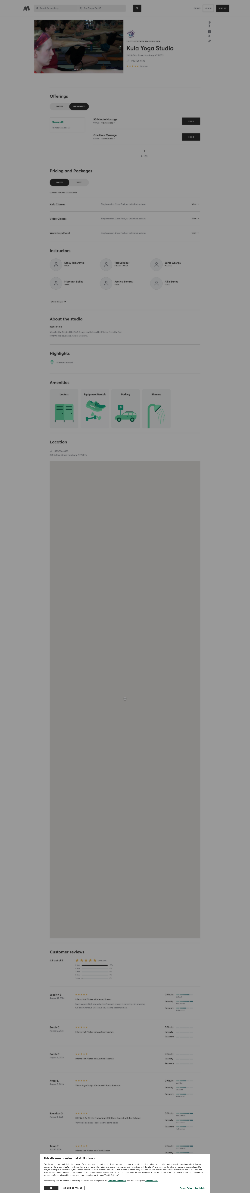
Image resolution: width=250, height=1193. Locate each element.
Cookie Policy (200, 1188)
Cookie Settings (72, 1188)
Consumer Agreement (117, 1181)
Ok (51, 1188)
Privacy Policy (151, 1181)
